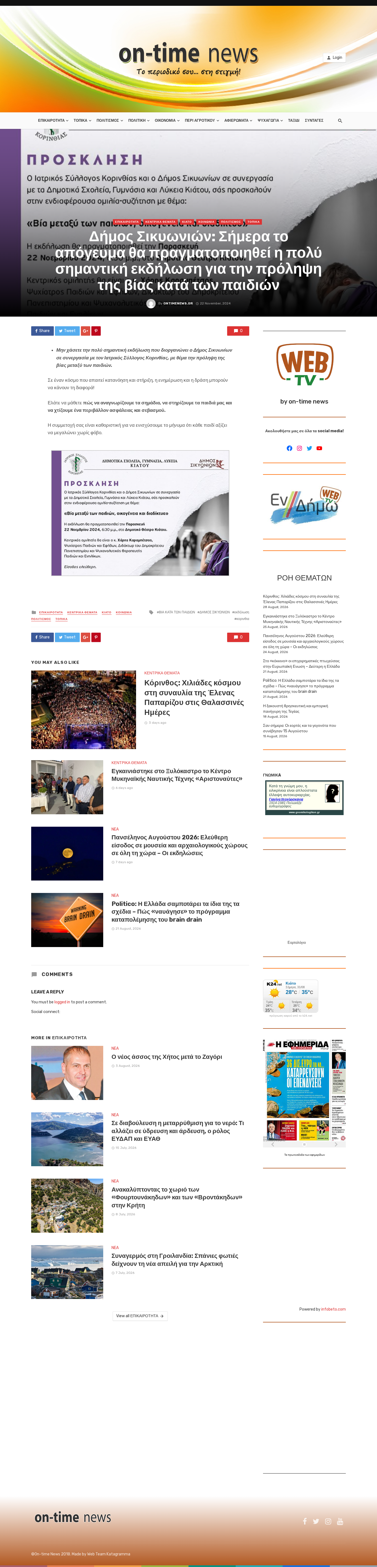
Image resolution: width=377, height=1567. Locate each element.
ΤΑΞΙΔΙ (293, 120)
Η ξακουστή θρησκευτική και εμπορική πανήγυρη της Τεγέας (295, 709)
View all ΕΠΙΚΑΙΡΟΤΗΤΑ (137, 1316)
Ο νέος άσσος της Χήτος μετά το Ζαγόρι (166, 1056)
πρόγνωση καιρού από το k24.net (290, 1015)
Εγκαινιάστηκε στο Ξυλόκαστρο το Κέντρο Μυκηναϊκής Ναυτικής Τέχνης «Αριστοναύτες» (176, 775)
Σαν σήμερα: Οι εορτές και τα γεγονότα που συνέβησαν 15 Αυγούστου (299, 728)
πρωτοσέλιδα (296, 1155)
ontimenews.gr (178, 303)
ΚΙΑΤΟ (187, 222)
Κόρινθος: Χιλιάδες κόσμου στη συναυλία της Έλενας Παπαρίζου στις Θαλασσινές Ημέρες (194, 697)
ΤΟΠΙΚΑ (80, 120)
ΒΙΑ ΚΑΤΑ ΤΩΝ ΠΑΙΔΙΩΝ (177, 612)
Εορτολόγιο (297, 942)
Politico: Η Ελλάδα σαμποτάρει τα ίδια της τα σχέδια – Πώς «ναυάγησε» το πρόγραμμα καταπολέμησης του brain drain (175, 911)
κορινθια (243, 619)
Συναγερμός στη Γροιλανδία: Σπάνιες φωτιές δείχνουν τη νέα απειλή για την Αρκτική (174, 1259)
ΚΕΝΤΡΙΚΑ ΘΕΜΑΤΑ (160, 222)
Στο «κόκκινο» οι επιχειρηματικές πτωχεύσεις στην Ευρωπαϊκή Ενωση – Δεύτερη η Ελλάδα (301, 664)
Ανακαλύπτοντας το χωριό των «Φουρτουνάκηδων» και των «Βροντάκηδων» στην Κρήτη (176, 1197)
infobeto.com (333, 1309)
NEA (115, 829)
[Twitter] (309, 448)
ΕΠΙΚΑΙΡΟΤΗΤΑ (51, 120)
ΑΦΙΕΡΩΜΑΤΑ (236, 120)
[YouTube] (319, 448)
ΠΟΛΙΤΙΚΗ (136, 120)
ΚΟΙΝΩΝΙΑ (206, 222)
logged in (62, 1002)
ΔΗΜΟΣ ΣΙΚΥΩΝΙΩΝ (215, 612)
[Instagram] (299, 448)
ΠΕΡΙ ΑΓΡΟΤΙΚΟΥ (200, 120)
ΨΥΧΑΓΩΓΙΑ (268, 120)
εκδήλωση (241, 612)
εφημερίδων (317, 1155)
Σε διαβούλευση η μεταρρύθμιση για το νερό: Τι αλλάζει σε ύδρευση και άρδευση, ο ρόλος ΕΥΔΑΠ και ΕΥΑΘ (177, 1131)
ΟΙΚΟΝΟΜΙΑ (165, 120)
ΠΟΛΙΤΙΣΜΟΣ (108, 120)
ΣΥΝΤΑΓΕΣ (314, 120)
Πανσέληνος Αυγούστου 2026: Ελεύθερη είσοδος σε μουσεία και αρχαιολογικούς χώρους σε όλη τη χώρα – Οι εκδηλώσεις (179, 845)
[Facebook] (289, 448)
